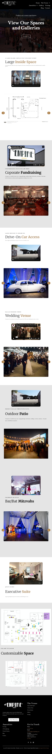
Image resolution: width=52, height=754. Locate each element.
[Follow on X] (31, 742)
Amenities (32, 5)
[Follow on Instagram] (33, 742)
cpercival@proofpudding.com (33, 731)
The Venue (44, 3)
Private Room (30, 710)
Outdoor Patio (30, 707)
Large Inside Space (31, 705)
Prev (3, 113)
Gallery (41, 5)
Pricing (47, 5)
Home (38, 3)
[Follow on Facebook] (28, 742)
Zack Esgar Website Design (44, 748)
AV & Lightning (6, 728)
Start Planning (14, 719)
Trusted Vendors (6, 731)
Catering (4, 726)
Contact (47, 8)
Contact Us (26, 36)
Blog (42, 8)
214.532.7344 (30, 728)
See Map (29, 738)
